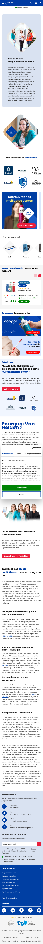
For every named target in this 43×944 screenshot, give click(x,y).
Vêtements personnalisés (10, 879)
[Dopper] (21, 326)
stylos (34, 694)
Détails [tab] (18, 453)
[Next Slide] (39, 275)
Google (32, 851)
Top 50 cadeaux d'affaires (11, 892)
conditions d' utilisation (21, 851)
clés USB (5, 665)
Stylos (10, 257)
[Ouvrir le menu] (3, 3)
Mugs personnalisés (9, 873)
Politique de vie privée (31, 937)
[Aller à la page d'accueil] (9, 2)
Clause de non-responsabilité (31, 941)
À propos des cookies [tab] (33, 453)
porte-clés (5, 697)
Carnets (26, 257)
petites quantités (7, 636)
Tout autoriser (21, 488)
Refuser (21, 494)
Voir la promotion (26, 225)
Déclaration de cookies (10, 941)
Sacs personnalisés (8, 882)
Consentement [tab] (7, 453)
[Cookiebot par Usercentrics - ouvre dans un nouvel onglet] (32, 448)
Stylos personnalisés (9, 876)
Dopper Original (24, 291)
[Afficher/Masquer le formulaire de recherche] (31, 3)
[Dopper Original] (10, 287)
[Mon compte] (36, 3)
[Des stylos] (21, 346)
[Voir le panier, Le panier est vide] (40, 3)
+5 (5, 298)
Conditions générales (11, 937)
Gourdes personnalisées (10, 886)
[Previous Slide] (35, 275)
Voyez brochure (7, 889)
